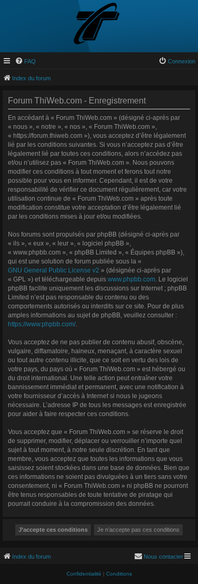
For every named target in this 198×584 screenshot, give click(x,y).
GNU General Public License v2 (53, 270)
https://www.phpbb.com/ (42, 324)
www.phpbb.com (131, 279)
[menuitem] (25, 61)
